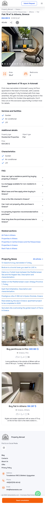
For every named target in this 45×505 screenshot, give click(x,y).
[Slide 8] (15, 64)
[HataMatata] (5, 437)
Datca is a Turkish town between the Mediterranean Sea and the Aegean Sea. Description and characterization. (22, 274)
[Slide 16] (35, 64)
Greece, (22, 353)
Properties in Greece (10, 245)
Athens (27, 410)
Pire (26, 353)
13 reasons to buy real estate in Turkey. (17, 263)
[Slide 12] (25, 64)
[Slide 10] (20, 64)
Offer (3, 465)
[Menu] (41, 3)
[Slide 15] (32, 64)
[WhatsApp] (38, 494)
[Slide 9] (17, 64)
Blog (3, 455)
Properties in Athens (9, 238)
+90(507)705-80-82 (13, 482)
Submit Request (29, 3)
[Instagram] (4, 447)
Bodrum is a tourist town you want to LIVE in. (19, 267)
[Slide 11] (22, 64)
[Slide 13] (27, 64)
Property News (9, 259)
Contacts (5, 458)
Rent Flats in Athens (9, 248)
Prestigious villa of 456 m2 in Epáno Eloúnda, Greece (22, 296)
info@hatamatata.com (14, 490)
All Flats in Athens (8, 235)
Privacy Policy (7, 468)
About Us (5, 461)
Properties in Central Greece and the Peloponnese (21, 242)
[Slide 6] (10, 64)
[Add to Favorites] (17, 22)
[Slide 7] (12, 64)
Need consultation (22, 500)
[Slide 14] (30, 64)
